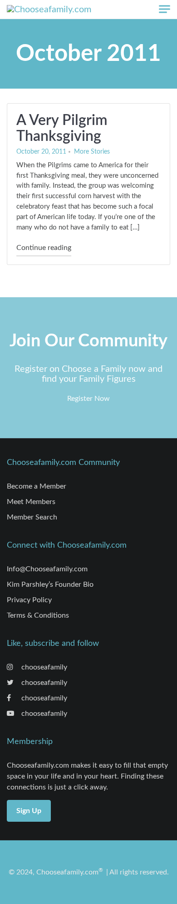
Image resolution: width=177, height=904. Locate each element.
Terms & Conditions (38, 615)
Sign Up (28, 810)
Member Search (32, 517)
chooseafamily (43, 667)
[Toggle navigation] (164, 9)
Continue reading (43, 247)
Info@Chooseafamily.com (47, 569)
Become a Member (36, 486)
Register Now (88, 398)
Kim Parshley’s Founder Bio (50, 584)
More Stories (92, 151)
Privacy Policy (29, 600)
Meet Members (31, 501)
